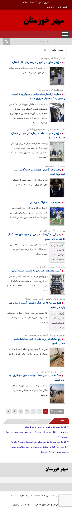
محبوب (34, 421)
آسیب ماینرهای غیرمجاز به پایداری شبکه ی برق (36, 271)
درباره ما (51, 7)
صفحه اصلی (58, 50)
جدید (61, 421)
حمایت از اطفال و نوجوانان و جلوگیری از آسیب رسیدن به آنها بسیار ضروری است (38, 96)
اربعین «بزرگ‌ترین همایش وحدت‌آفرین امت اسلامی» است (39, 172)
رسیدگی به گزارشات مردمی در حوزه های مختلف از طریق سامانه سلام (36, 237)
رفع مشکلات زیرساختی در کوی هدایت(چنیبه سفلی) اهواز (39, 341)
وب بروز (17, 504)
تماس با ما (62, 7)
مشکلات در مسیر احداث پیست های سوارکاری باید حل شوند (36, 378)
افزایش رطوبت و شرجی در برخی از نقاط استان (37, 62)
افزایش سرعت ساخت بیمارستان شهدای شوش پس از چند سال (38, 135)
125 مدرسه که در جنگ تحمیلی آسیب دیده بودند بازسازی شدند (37, 305)
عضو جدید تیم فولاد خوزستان (46, 202)
